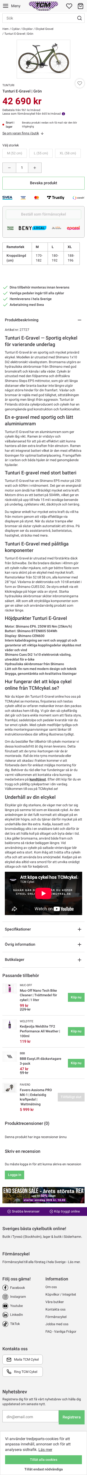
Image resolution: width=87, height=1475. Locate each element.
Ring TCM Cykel (25, 1372)
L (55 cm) (41, 153)
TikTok (15, 1324)
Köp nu (76, 997)
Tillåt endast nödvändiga (43, 1469)
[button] (80, 6)
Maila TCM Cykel (26, 1359)
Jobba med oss (56, 1324)
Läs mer (45, 1449)
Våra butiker (54, 1302)
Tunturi (8, 85)
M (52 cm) (14, 153)
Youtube (16, 1306)
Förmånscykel (55, 1317)
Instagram (18, 1296)
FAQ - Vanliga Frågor (60, 1331)
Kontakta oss (55, 1309)
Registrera (72, 1417)
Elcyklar (27, 29)
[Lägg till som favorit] (80, 83)
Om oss (51, 1287)
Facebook (17, 1288)
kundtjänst (37, 779)
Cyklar (15, 29)
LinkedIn (16, 1315)
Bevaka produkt (43, 183)
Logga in (14, 1175)
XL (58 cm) (68, 153)
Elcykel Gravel (44, 29)
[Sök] (79, 18)
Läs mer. (74, 1262)
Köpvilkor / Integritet (60, 1294)
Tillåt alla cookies (43, 1460)
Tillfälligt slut (71, 1097)
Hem (5, 29)
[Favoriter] (69, 6)
